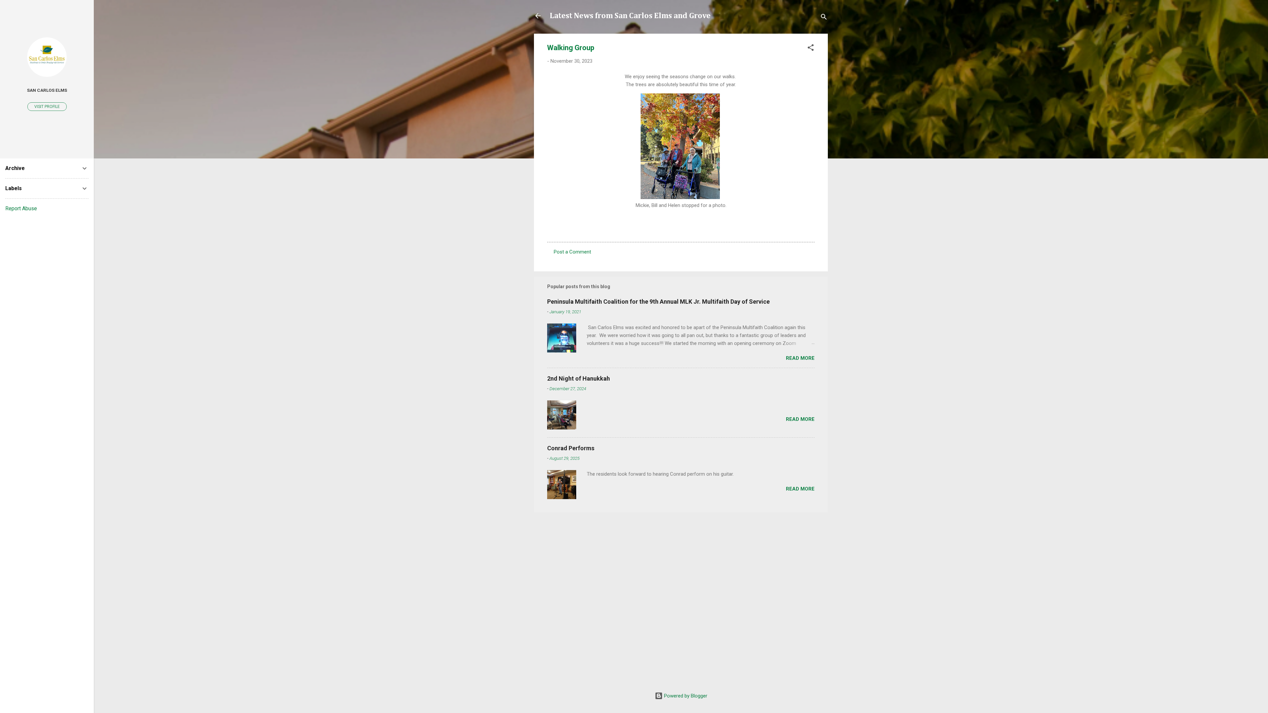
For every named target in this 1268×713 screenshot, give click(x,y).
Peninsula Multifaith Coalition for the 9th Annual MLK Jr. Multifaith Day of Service (658, 301)
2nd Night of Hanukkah (578, 378)
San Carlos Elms (47, 90)
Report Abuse (21, 208)
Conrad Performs (570, 448)
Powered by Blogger (685, 696)
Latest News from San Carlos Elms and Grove (630, 16)
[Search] (824, 18)
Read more (800, 358)
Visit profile (47, 106)
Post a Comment (572, 252)
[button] (811, 49)
